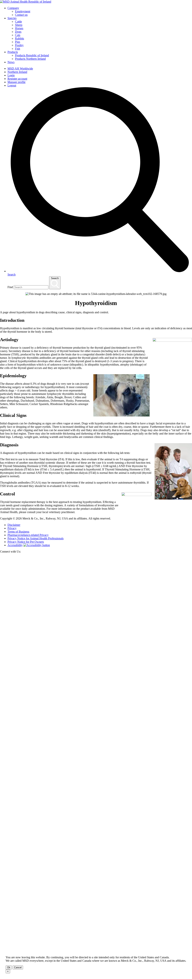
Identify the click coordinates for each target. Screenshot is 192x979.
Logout (12, 85)
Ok (8, 967)
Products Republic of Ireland (32, 55)
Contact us (21, 14)
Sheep (18, 25)
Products (13, 52)
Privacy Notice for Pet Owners (26, 541)
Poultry (19, 45)
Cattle (18, 21)
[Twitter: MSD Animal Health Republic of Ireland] (96, 752)
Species (12, 18)
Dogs (18, 31)
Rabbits (19, 38)
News (11, 62)
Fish (17, 48)
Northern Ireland (17, 71)
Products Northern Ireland (30, 58)
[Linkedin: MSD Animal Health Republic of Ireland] (96, 945)
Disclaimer (14, 524)
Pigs (17, 41)
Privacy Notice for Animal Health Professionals (36, 538)
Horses (19, 28)
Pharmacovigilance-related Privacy (28, 535)
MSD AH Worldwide (20, 68)
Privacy (12, 528)
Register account (17, 78)
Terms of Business (18, 531)
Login (11, 75)
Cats (17, 35)
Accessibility (15, 545)
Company (13, 8)
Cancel (18, 967)
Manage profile (17, 82)
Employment (22, 11)
